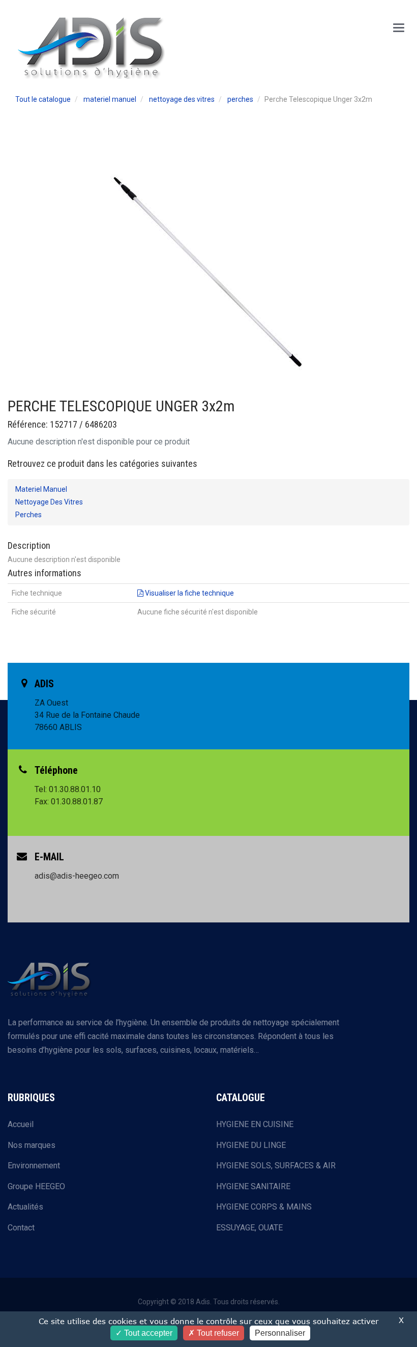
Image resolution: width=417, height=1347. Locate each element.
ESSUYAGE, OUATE (249, 1227)
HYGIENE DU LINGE (251, 1145)
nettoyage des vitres (182, 99)
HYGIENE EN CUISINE (254, 1124)
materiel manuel (109, 99)
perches (240, 99)
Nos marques (31, 1145)
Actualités (25, 1207)
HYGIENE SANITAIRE (253, 1186)
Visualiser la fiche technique (188, 593)
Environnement (34, 1165)
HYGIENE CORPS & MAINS (264, 1207)
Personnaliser (280, 1333)
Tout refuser (217, 1333)
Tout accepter (147, 1333)
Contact (21, 1227)
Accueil (21, 1124)
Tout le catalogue (43, 99)
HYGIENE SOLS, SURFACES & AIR (276, 1165)
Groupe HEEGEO (36, 1186)
